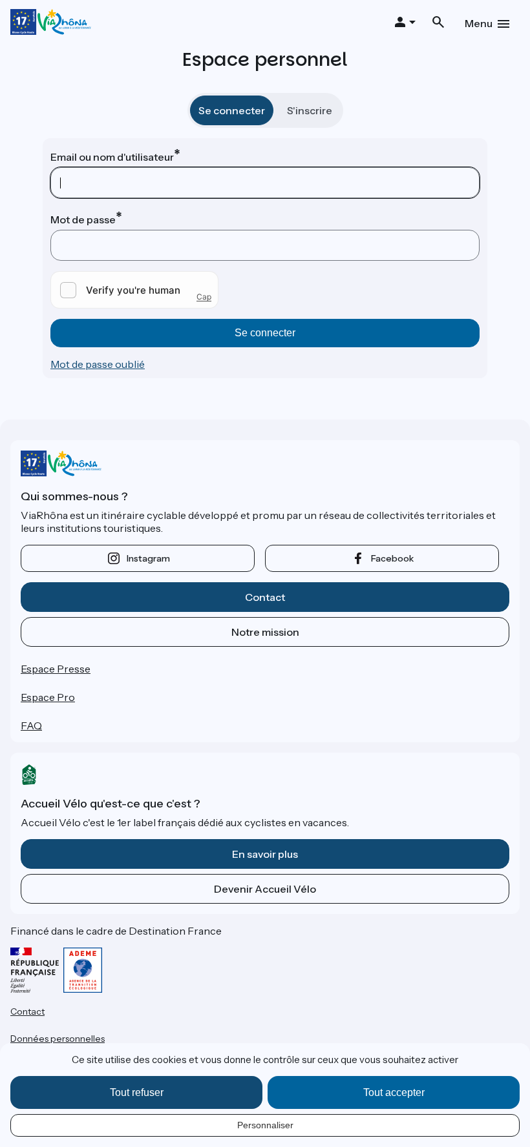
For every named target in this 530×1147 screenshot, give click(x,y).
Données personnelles (57, 1038)
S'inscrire (309, 110)
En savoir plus (265, 854)
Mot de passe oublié (97, 364)
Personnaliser (265, 1125)
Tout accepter (394, 1092)
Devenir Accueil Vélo (265, 888)
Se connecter (231, 110)
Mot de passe (83, 219)
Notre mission (265, 631)
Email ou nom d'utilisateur (112, 156)
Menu (479, 23)
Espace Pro (48, 697)
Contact (265, 597)
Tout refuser (137, 1092)
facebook (392, 558)
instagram (148, 558)
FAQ (31, 725)
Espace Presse (55, 668)
